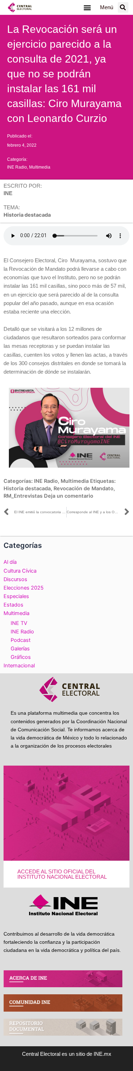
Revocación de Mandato (83, 488)
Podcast (21, 640)
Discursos (15, 579)
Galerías (20, 648)
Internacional (19, 665)
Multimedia (39, 167)
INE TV (19, 623)
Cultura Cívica (20, 571)
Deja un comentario (68, 496)
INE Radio (17, 167)
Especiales (16, 596)
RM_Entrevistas (23, 496)
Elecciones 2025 (24, 588)
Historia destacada (27, 488)
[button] (87, 7)
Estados (13, 605)
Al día (10, 562)
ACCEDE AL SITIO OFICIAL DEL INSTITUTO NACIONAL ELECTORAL (62, 874)
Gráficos (21, 657)
